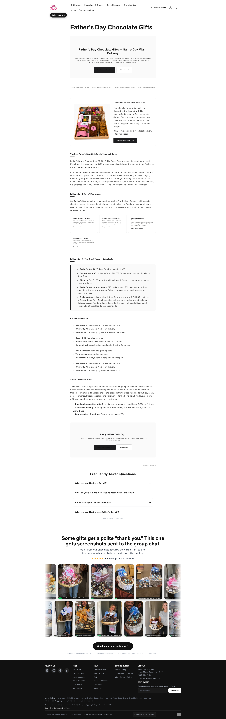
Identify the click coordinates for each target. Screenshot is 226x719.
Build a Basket (124, 70)
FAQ (95, 677)
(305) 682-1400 (144, 675)
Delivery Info (99, 673)
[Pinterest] (60, 670)
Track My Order (100, 670)
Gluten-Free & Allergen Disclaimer (57, 708)
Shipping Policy (91, 705)
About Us (97, 688)
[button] (94, 5)
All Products (77, 684)
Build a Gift (77, 670)
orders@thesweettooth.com (149, 678)
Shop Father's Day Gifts (104, 69)
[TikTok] (67, 670)
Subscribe (175, 691)
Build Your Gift (58, 15)
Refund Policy (77, 705)
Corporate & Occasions (124, 673)
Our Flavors (77, 688)
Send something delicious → (113, 646)
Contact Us (98, 684)
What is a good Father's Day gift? (91, 483)
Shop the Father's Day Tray (125, 140)
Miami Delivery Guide (123, 677)
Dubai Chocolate (79, 677)
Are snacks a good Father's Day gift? (93, 502)
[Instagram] (53, 670)
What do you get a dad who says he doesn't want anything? (104, 493)
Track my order (160, 7)
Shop (75, 666)
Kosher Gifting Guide (123, 670)
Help (96, 666)
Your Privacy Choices (107, 705)
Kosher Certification (102, 681)
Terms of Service (64, 705)
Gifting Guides (122, 666)
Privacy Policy (50, 705)
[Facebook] (47, 670)
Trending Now (78, 673)
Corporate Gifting (79, 681)
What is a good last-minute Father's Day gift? (97, 512)
